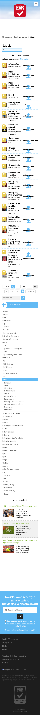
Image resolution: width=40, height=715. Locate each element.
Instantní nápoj (9, 391)
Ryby (4, 453)
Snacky (5, 466)
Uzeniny (5, 481)
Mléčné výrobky (8, 364)
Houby (4, 342)
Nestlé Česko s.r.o (14, 150)
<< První (6, 286)
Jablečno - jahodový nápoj (12, 273)
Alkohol (5, 311)
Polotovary (6, 435)
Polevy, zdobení (8, 432)
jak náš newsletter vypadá (24, 630)
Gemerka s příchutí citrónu (13, 127)
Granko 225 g (14, 165)
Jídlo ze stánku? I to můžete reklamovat (20, 506)
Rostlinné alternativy (9, 450)
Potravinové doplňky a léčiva (12, 438)
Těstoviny (6, 475)
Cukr (4, 317)
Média (4, 646)
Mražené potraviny (9, 373)
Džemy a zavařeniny (9, 333)
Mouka (4, 370)
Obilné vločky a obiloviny (11, 413)
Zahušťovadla (7, 488)
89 (29, 286)
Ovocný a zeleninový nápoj (14, 402)
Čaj (3, 324)
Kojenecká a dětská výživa (12, 348)
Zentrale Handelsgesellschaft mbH (15, 233)
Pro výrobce (7, 642)
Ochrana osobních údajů (11, 659)
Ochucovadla (7, 416)
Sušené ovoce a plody (10, 469)
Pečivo (4, 429)
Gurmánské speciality (10, 339)
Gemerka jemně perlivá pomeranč (14, 114)
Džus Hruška (13, 64)
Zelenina (5, 494)
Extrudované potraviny (11, 336)
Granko (11, 148)
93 (17, 291)
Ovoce (4, 422)
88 (24, 286)
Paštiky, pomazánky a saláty (12, 426)
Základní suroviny (8, 491)
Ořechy (5, 419)
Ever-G (11, 95)
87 (18, 286)
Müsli (4, 376)
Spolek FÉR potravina (10, 639)
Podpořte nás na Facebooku (14, 669)
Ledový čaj (8, 407)
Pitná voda (8, 410)
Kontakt (5, 649)
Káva (4, 345)
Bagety (5, 314)
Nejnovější (24, 59)
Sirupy (4, 460)
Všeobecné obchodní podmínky (14, 656)
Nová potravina (15, 305)
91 (6, 291)
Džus (6, 385)
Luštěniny (5, 358)
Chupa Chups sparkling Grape (14, 206)
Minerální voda (9, 388)
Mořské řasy (7, 367)
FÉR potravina (7, 37)
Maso (4, 361)
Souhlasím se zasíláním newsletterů (21, 621)
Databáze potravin (21, 37)
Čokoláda (5, 327)
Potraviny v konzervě (10, 444)
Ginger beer (13, 138)
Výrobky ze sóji (8, 485)
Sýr (3, 472)
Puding (4, 447)
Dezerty (5, 330)
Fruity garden (14, 103)
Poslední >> (30, 291)
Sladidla (5, 463)
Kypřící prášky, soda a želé (12, 355)
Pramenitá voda (10, 396)
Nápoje (5, 379)
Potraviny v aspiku (9, 441)
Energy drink (9, 399)
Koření (4, 352)
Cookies (5, 663)
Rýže (4, 457)
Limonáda (7, 383)
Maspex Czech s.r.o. (14, 66)
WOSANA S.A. (13, 97)
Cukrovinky (6, 321)
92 (12, 291)
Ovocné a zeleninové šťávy (14, 404)
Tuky (4, 478)
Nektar (7, 393)
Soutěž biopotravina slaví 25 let (16, 523)
